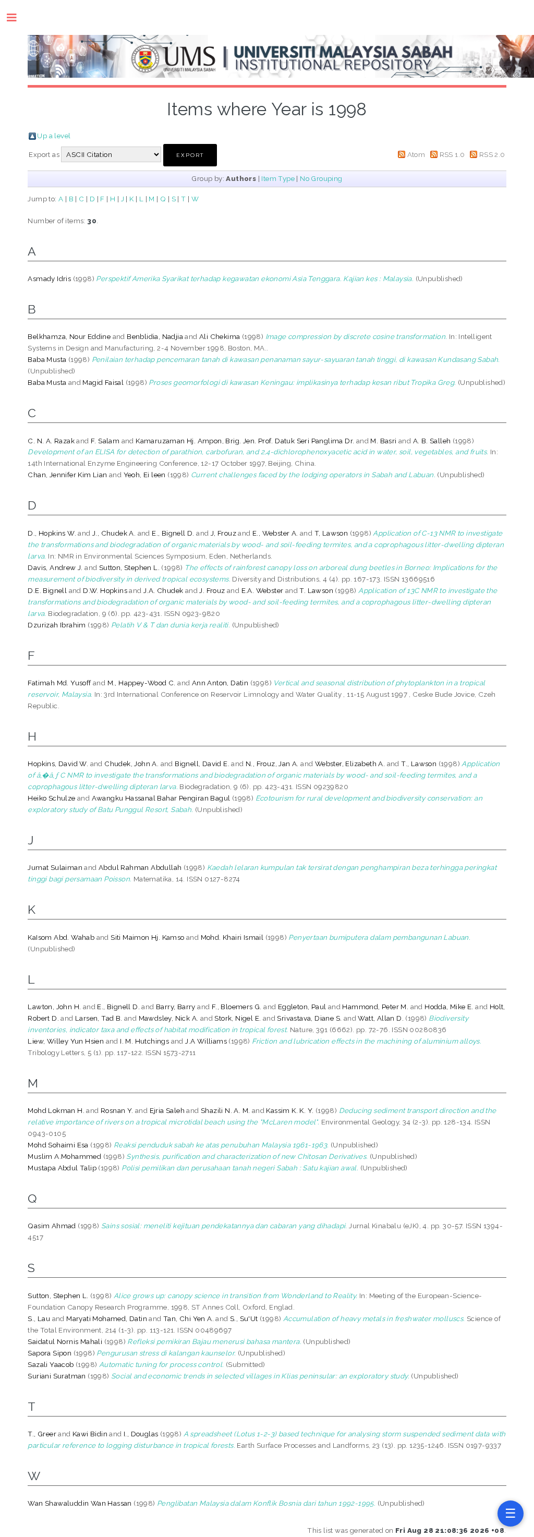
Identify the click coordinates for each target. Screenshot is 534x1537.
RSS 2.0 (492, 154)
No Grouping (321, 178)
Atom (416, 154)
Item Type (278, 178)
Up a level (53, 135)
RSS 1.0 (452, 154)
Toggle (17, 17)
